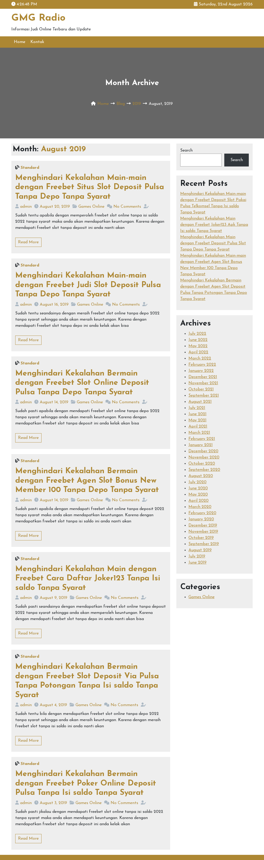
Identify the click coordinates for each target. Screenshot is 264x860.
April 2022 (198, 352)
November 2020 (203, 457)
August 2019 (200, 550)
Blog (121, 104)
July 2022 (197, 334)
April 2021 (197, 426)
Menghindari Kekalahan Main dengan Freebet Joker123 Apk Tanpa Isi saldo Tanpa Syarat (214, 224)
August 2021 (200, 402)
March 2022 (199, 358)
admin (26, 207)
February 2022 (202, 365)
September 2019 (203, 544)
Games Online (91, 207)
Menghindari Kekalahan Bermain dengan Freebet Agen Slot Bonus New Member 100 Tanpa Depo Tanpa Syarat (87, 480)
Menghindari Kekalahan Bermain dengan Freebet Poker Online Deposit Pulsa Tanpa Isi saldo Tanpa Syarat (85, 783)
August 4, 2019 (53, 705)
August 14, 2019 (54, 402)
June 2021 (197, 414)
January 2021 (200, 445)
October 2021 (201, 389)
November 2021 (203, 383)
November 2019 (203, 532)
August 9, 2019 (53, 598)
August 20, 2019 (55, 207)
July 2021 (196, 408)
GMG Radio (38, 18)
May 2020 (198, 494)
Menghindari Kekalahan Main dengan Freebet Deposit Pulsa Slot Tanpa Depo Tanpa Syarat (213, 243)
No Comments (127, 207)
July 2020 (197, 482)
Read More (28, 242)
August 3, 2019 (53, 803)
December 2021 (202, 377)
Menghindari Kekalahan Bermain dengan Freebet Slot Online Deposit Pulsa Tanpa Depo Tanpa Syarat (82, 383)
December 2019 (202, 525)
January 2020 (201, 519)
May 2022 (198, 346)
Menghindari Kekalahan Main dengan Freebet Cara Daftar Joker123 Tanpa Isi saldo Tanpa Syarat (87, 578)
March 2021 (199, 433)
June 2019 (197, 563)
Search (186, 150)
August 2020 (200, 476)
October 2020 (201, 464)
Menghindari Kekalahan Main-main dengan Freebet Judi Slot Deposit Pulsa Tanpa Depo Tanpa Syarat (88, 285)
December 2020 (203, 451)
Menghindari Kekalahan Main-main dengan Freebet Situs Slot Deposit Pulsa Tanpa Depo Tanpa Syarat (89, 187)
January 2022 (201, 371)
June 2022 (198, 340)
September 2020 (204, 470)
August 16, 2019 (54, 305)
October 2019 (201, 538)
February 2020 (202, 513)
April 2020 (198, 501)
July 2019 (196, 556)
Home (19, 42)
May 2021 (197, 420)
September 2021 (203, 396)
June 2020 (198, 488)
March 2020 (199, 507)
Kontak (37, 42)
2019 (137, 104)
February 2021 (201, 439)
